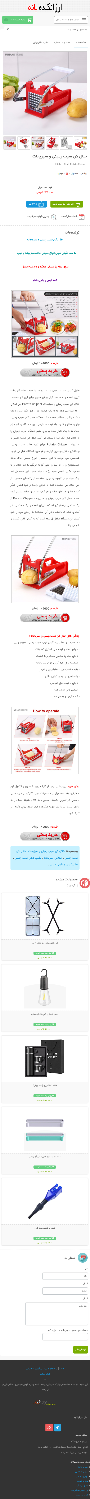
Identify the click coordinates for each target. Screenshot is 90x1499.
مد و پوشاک (82, 1485)
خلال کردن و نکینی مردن (64, 864)
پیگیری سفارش (34, 1368)
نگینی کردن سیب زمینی (28, 858)
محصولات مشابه (62, 42)
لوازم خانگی (82, 1467)
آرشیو (72, 885)
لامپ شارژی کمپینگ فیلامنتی (44, 1014)
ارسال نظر (80, 1349)
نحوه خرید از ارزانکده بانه (74, 1452)
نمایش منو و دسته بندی (68, 19)
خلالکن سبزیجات (53, 858)
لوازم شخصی (81, 1471)
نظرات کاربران (40, 42)
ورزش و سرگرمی (79, 1490)
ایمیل (85, 1283)
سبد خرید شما (18, 19)
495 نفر (32, 204)
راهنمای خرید (51, 1368)
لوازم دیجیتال (82, 1476)
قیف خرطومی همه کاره (45, 1228)
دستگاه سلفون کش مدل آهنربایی (45, 1157)
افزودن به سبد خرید (63, 204)
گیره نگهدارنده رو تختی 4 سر (44, 943)
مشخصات (81, 42)
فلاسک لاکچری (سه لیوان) (45, 1085)
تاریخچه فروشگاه (79, 1441)
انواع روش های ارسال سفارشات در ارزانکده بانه (63, 1447)
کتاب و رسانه (82, 1494)
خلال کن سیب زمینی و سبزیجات (46, 851)
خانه (61, 1368)
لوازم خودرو (82, 1481)
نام (86, 1268)
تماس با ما (45, 1374)
